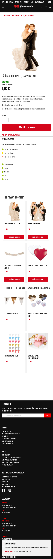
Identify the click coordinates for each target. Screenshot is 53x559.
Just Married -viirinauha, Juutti (13, 267)
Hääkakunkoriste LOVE (12, 223)
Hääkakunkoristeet (35, 223)
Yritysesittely (7, 431)
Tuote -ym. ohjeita (7, 465)
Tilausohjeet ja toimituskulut (11, 457)
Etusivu (7, 15)
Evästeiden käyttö (8, 444)
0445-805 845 (6, 531)
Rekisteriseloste (7, 441)
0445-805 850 (6, 513)
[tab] (26, 139)
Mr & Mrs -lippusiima (11, 314)
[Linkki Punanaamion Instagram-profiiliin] (10, 490)
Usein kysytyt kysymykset (10, 462)
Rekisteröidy (6, 455)
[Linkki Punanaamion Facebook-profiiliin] (4, 490)
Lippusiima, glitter (11, 356)
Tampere (4, 536)
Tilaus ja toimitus (16, 2)
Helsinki (4, 503)
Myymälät (5, 2)
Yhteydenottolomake (9, 439)
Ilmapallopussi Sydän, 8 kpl (37, 266)
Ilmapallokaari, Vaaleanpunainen (33, 357)
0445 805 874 (6, 479)
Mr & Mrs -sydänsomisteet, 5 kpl (37, 315)
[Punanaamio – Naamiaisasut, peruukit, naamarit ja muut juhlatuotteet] (23, 6)
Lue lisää (28, 552)
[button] (49, 2)
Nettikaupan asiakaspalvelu (11, 434)
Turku (4, 518)
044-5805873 (6, 484)
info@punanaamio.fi (8, 487)
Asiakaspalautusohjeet (9, 460)
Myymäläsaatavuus (8, 139)
